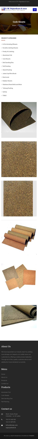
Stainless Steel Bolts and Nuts (12, 84)
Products (4, 380)
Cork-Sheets (5, 395)
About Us (4, 377)
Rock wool (6, 77)
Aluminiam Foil (7, 55)
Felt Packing (7, 66)
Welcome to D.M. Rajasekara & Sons (19, 1)
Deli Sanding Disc (8, 62)
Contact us (4, 383)
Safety (5, 92)
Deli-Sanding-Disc (7, 398)
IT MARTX (31, 435)
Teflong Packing (8, 88)
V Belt (4, 95)
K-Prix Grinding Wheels (10, 44)
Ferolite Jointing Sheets (10, 48)
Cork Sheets (6, 59)
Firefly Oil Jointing (8, 51)
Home (14, 25)
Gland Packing (7, 70)
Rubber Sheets (7, 81)
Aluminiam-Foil (6, 392)
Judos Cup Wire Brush (9, 73)
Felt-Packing (5, 401)
